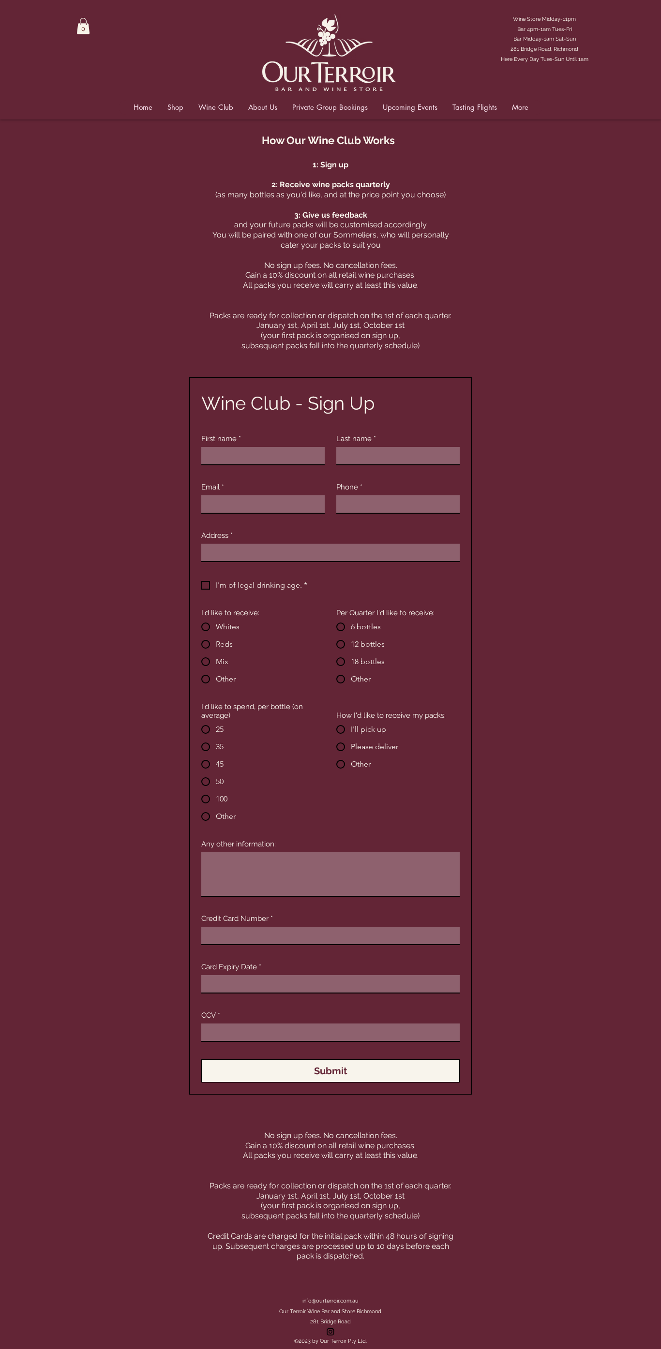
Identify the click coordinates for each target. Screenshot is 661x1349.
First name (221, 438)
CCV (210, 1015)
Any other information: (238, 844)
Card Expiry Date (231, 967)
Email (212, 487)
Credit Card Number (237, 918)
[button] (83, 26)
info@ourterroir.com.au (330, 1301)
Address (217, 535)
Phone (349, 487)
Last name (356, 438)
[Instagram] (330, 1331)
